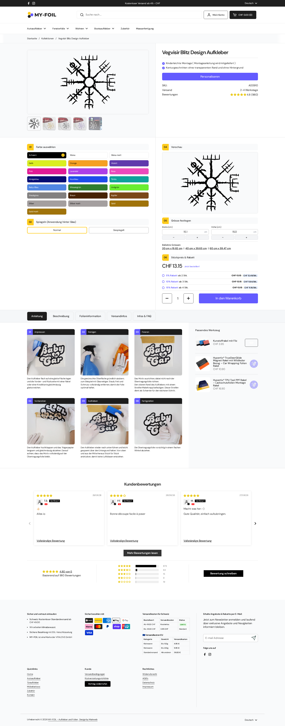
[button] (243, 15)
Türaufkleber (33, 682)
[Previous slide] (29, 523)
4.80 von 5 (66, 571)
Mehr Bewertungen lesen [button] (142, 553)
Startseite (32, 38)
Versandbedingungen (95, 674)
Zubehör (31, 690)
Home (30, 674)
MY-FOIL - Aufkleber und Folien (63, 719)
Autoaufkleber (34, 678)
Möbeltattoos (33, 686)
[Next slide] (255, 523)
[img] (44, 495)
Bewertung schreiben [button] (223, 573)
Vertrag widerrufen (97, 683)
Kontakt (31, 694)
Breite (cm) (180, 232)
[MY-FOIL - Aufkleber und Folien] (42, 15)
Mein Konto (218, 14)
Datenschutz (148, 682)
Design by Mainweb (87, 719)
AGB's (145, 678)
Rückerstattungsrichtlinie (97, 678)
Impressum (148, 686)
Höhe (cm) (229, 232)
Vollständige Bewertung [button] (51, 540)
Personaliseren (210, 77)
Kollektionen (47, 38)
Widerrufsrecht (149, 674)
